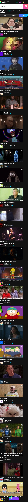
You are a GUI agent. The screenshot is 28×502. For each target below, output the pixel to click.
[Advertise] (20, 2)
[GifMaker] (17, 2)
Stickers (14, 15)
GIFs (5, 15)
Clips (23, 15)
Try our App (14, 498)
